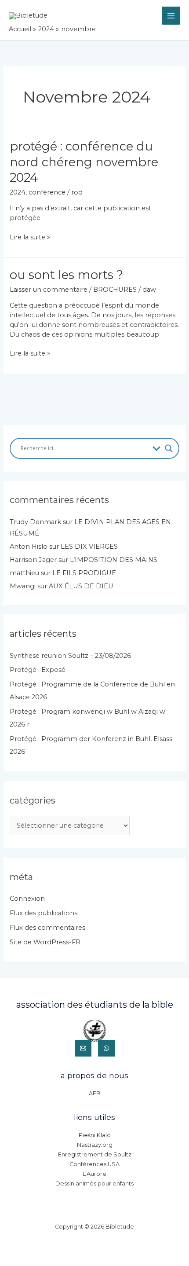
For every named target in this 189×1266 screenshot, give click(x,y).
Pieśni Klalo (95, 1135)
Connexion (27, 899)
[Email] (83, 1048)
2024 (17, 192)
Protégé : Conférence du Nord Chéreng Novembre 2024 (84, 162)
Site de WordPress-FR (45, 942)
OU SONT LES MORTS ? (66, 275)
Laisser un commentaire (48, 290)
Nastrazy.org (95, 1144)
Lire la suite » (30, 237)
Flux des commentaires (47, 928)
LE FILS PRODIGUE (84, 573)
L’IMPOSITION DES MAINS (113, 560)
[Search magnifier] (169, 448)
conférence (47, 192)
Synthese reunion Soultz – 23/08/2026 (70, 656)
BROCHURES (115, 290)
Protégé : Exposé (37, 670)
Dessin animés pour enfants (94, 1183)
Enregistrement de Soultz (94, 1154)
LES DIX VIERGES (89, 546)
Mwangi (23, 586)
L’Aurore (94, 1174)
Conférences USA (94, 1164)
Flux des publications (43, 913)
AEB (95, 1093)
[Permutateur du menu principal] (171, 16)
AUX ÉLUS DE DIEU (81, 586)
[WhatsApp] (106, 1048)
